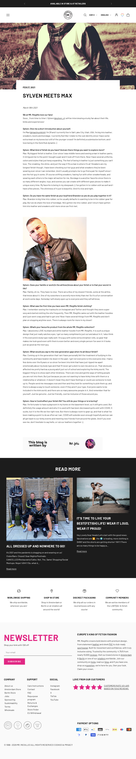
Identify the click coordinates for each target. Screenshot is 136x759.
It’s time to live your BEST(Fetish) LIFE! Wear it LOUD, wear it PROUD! (103, 523)
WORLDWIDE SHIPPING (18, 597)
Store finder (33, 709)
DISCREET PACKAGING (84, 597)
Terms (7, 706)
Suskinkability (11, 703)
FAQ (29, 692)
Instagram (55, 685)
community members (117, 597)
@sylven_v (59, 118)
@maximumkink (37, 132)
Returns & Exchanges (32, 704)
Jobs (7, 696)
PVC (111, 644)
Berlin (82, 658)
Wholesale (9, 710)
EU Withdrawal (34, 713)
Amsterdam (126, 655)
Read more (11, 568)
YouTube (54, 699)
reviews (93, 655)
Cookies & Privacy (63, 745)
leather (95, 644)
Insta (93, 662)
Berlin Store (10, 692)
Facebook (54, 689)
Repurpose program (32, 698)
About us (9, 685)
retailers (101, 658)
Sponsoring (10, 699)
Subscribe (14, 661)
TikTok (53, 696)
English (105, 15)
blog (107, 662)
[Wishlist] (122, 15)
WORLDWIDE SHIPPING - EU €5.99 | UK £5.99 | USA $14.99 (68, 3)
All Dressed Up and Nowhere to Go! (35, 546)
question (90, 665)
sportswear (82, 648)
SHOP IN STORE (51, 597)
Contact (31, 689)
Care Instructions (35, 685)
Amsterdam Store (13, 689)
